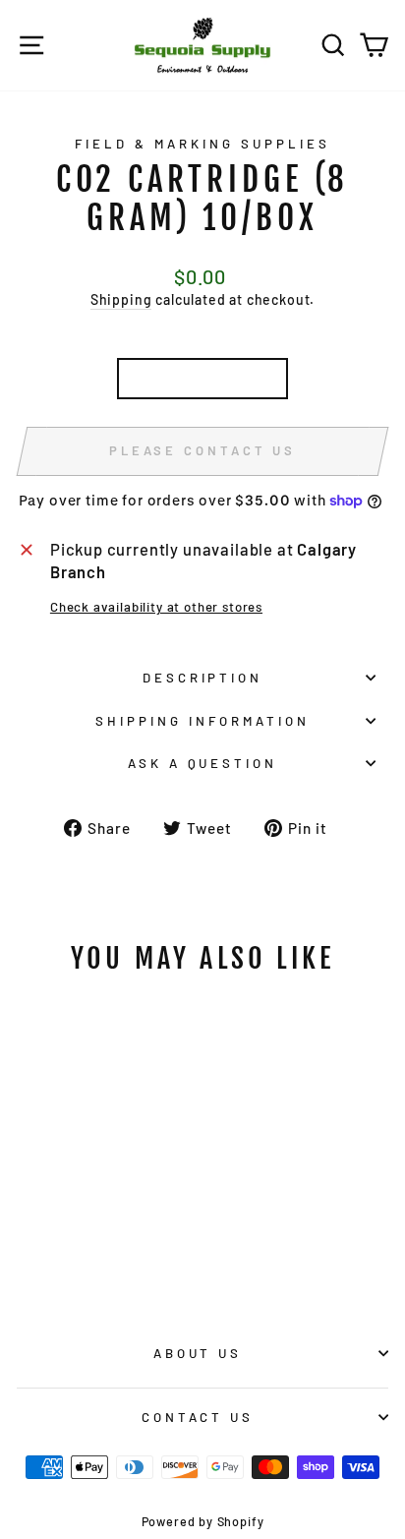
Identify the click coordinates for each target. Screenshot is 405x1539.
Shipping (121, 299)
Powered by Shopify (203, 1521)
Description (203, 677)
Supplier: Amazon (202, 377)
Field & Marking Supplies (202, 143)
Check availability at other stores (156, 607)
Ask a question (203, 763)
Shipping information (202, 721)
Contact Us (198, 1417)
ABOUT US (198, 1353)
